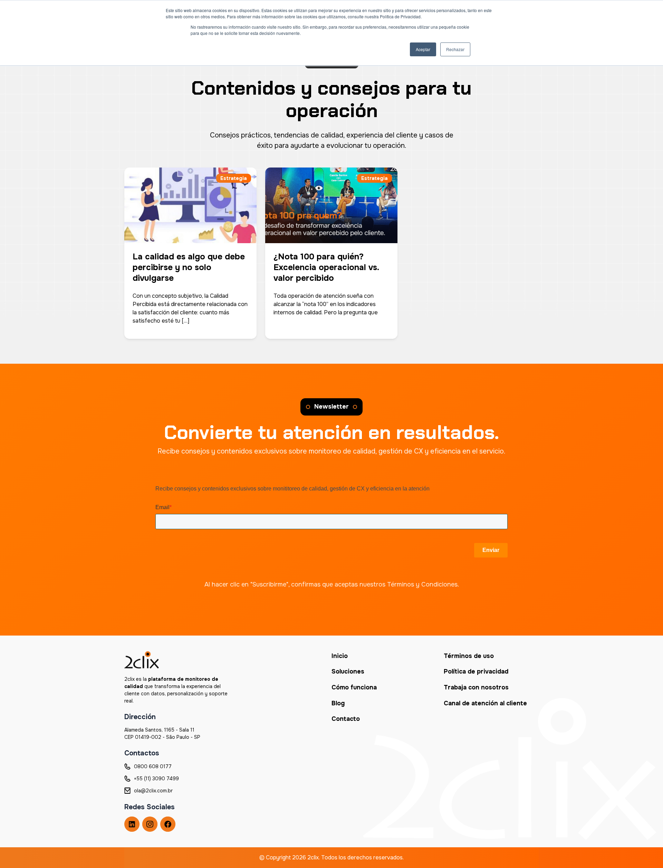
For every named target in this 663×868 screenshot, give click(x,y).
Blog (338, 703)
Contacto (346, 719)
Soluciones (348, 671)
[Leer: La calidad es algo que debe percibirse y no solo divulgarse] (190, 200)
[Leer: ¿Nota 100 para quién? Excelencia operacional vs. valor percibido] (331, 200)
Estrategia (233, 178)
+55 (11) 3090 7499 (156, 778)
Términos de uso (469, 656)
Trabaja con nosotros (476, 687)
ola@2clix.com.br (153, 791)
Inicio (340, 656)
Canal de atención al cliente (485, 703)
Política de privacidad (476, 671)
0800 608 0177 (153, 766)
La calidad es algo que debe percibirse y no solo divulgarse (189, 267)
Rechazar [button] (455, 49)
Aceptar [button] (423, 49)
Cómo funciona (354, 687)
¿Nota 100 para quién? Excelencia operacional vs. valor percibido (326, 267)
